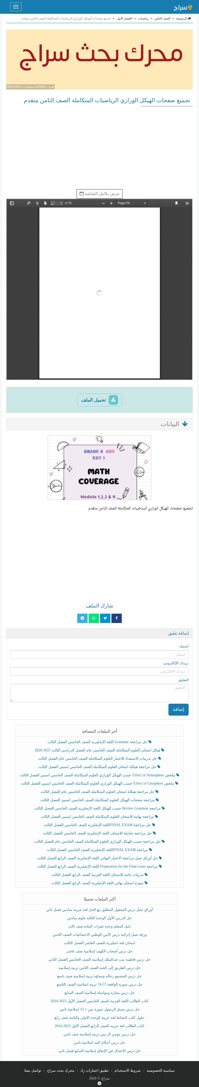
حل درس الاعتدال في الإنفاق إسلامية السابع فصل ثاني (100, 1051)
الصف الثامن (162, 18)
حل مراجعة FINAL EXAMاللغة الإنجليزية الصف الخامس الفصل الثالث (98, 825)
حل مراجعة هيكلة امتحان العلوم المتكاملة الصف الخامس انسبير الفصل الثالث (98, 767)
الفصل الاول (124, 18)
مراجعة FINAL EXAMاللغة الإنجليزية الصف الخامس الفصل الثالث (98, 850)
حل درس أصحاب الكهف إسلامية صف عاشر (99, 951)
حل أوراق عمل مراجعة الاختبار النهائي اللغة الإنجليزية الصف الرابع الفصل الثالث (98, 858)
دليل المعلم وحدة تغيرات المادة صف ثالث (99, 926)
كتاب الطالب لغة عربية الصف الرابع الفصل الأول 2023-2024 (99, 1026)
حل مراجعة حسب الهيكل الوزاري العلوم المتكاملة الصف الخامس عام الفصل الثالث (98, 841)
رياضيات (143, 18)
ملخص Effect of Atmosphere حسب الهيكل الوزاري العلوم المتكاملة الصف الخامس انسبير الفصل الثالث (98, 775)
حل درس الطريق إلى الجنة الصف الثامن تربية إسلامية (99, 968)
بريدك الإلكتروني (176, 663)
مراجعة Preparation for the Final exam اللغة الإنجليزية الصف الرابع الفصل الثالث (98, 866)
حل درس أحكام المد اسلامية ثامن (99, 1042)
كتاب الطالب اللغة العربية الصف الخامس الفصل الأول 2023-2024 (99, 1001)
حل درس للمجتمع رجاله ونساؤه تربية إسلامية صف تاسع (99, 976)
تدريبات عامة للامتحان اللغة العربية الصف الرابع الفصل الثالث (98, 875)
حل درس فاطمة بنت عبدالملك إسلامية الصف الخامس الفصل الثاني (99, 959)
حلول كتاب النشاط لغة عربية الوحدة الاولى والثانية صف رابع (99, 1018)
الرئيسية (182, 18)
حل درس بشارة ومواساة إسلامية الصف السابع (100, 993)
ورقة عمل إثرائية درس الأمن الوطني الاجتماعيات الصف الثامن (100, 935)
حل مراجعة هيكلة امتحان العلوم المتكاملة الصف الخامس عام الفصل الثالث (98, 792)
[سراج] (183, 6)
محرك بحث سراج (60, 1070)
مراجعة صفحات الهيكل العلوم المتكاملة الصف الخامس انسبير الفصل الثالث (98, 800)
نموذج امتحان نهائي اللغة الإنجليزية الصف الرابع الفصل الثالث (98, 883)
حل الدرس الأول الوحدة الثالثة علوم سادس (99, 918)
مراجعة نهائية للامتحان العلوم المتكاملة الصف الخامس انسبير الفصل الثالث (98, 817)
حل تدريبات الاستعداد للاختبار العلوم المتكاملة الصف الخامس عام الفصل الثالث (98, 758)
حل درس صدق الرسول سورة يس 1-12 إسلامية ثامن (100, 1009)
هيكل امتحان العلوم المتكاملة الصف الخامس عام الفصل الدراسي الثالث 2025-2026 (98, 750)
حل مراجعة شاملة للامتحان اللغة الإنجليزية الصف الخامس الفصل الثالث (98, 833)
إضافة (178, 709)
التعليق (183, 680)
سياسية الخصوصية (161, 1070)
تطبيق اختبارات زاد (94, 1070)
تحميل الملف (94, 400)
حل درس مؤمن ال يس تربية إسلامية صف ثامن (99, 1034)
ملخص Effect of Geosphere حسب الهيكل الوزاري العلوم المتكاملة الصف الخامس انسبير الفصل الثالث (98, 783)
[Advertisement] (99, 147)
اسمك (184, 646)
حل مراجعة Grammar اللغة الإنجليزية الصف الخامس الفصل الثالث (97, 742)
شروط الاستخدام (128, 1070)
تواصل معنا (32, 1070)
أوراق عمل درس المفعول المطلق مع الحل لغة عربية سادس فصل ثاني (99, 910)
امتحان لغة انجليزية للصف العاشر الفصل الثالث (99, 943)
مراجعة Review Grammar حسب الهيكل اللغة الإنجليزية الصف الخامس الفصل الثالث (98, 808)
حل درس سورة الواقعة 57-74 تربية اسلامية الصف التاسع (100, 984)
